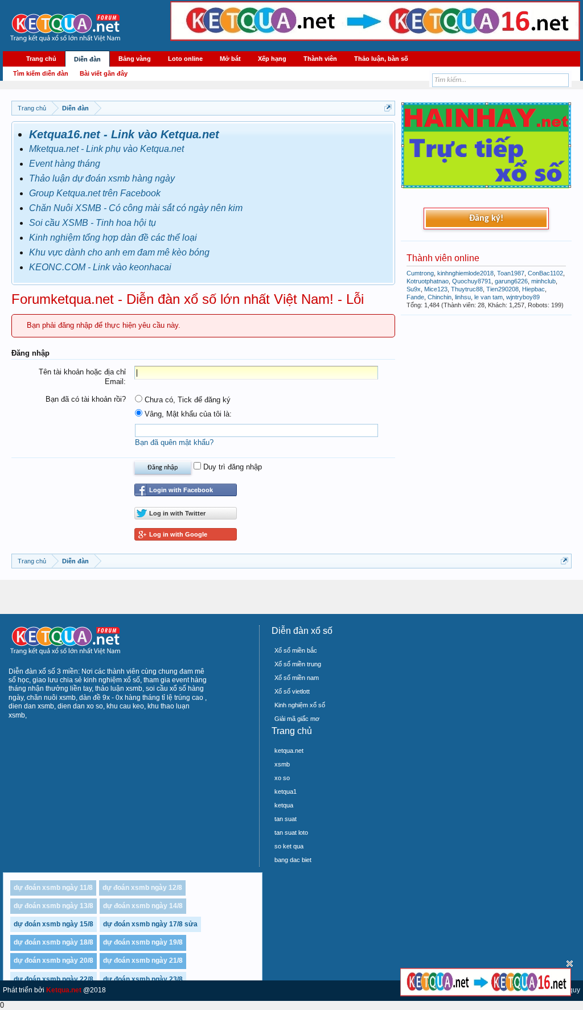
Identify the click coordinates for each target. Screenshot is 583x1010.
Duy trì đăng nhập (231, 467)
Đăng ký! (486, 218)
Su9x (414, 289)
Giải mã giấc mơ (296, 718)
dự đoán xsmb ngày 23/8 (143, 979)
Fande (415, 297)
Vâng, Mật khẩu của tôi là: (187, 414)
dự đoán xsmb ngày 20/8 (53, 960)
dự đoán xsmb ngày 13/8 (53, 906)
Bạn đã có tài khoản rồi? (86, 399)
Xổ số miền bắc (295, 650)
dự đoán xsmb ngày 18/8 (53, 942)
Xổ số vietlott (292, 691)
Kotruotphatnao (428, 281)
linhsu (463, 297)
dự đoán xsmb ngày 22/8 (53, 979)
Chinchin (439, 297)
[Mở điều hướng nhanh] (388, 108)
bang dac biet (292, 859)
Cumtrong (420, 273)
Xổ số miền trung (297, 664)
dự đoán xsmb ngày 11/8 (53, 888)
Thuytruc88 (467, 289)
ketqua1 (285, 791)
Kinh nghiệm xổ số (299, 705)
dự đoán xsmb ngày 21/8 (143, 960)
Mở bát (230, 58)
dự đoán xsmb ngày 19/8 (143, 942)
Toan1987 (510, 273)
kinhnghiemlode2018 (465, 273)
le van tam (488, 297)
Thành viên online (443, 258)
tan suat (285, 818)
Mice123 (435, 289)
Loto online (185, 58)
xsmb (282, 764)
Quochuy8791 (471, 281)
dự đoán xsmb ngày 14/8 (143, 906)
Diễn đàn (87, 59)
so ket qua (288, 846)
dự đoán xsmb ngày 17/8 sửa (150, 924)
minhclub (543, 281)
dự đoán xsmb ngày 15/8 (53, 924)
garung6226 (511, 281)
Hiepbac (533, 289)
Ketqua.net (63, 990)
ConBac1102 (545, 273)
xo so (282, 777)
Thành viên (320, 58)
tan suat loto (291, 832)
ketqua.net (288, 750)
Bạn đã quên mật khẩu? (174, 442)
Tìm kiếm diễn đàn (40, 73)
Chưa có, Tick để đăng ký (186, 399)
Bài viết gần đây (104, 73)
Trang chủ (41, 58)
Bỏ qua (569, 963)
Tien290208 (502, 289)
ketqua (283, 805)
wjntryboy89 (523, 297)
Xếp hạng (272, 58)
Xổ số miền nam (296, 677)
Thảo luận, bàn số (381, 58)
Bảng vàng (134, 58)
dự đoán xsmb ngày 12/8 (142, 888)
